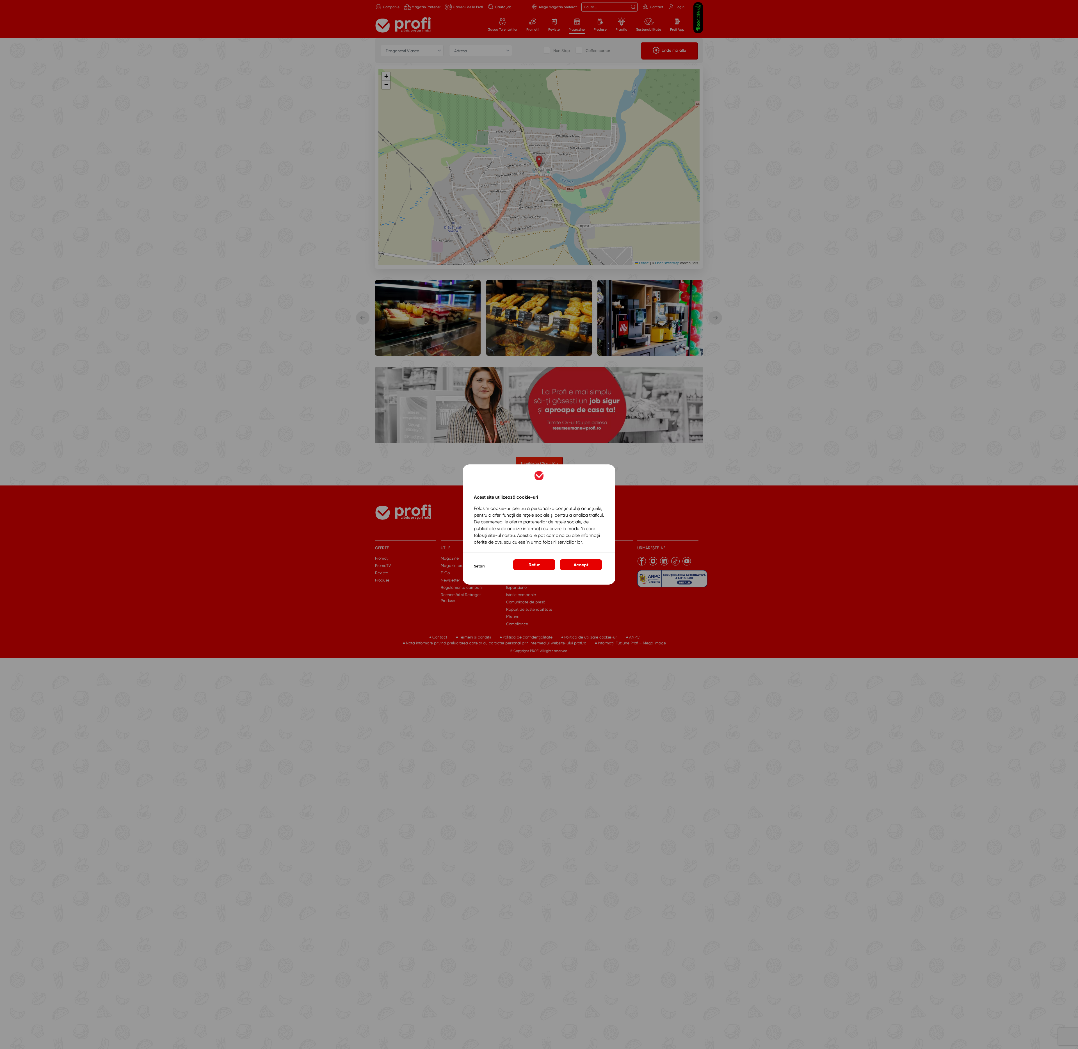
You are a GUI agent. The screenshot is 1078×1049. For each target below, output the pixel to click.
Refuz (534, 564)
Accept (581, 564)
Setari (479, 566)
